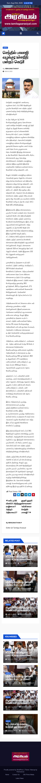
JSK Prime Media (28, 774)
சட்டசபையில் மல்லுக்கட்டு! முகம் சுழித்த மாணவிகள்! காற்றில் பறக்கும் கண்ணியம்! (20, 559)
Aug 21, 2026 (12, 659)
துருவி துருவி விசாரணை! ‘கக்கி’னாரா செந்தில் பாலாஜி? (26, 506)
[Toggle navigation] (20, 33)
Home (7, 774)
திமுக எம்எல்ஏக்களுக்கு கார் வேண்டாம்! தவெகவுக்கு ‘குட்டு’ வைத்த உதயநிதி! (20, 610)
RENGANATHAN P (12, 69)
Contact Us (16, 774)
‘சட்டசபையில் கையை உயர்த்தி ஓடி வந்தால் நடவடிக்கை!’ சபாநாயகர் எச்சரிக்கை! (17, 728)
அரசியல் (5, 47)
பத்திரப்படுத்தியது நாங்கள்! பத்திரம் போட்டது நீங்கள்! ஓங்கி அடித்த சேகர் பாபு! (19, 584)
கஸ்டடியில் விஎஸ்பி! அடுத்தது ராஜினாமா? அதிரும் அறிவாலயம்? (13, 506)
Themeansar (20, 772)
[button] (37, 33)
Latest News (20, 778)
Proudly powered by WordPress (14, 770)
